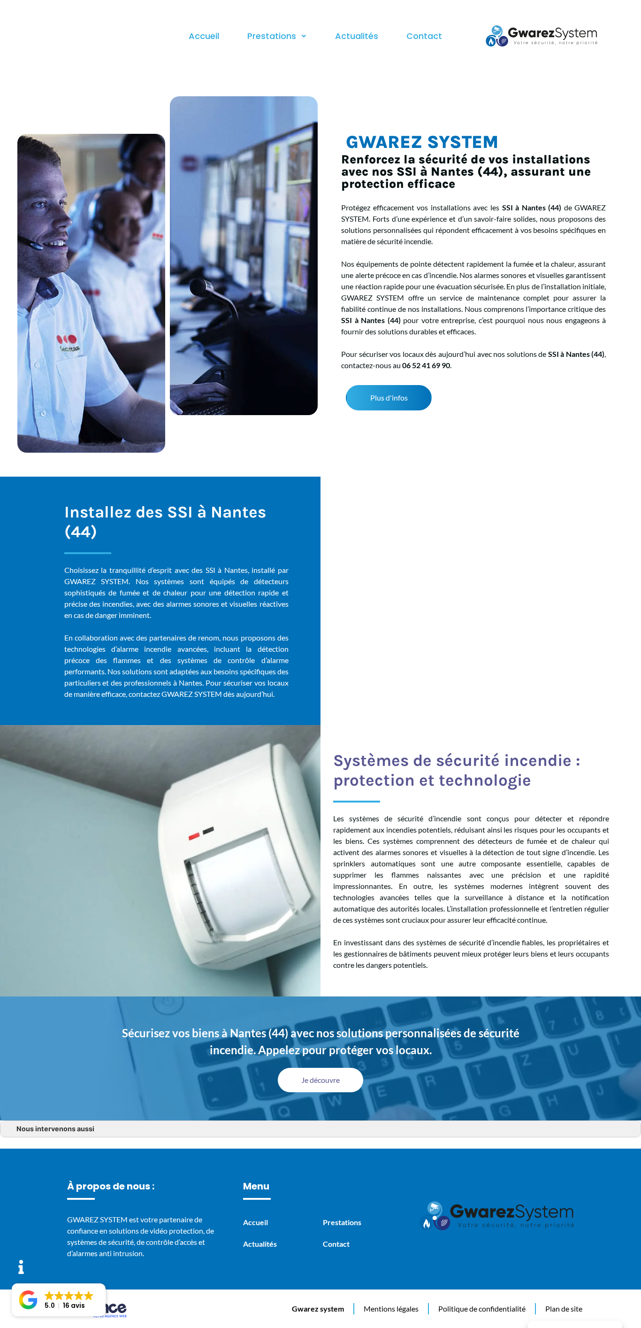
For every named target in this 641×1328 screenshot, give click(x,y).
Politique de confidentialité (482, 1308)
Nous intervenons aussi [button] (55, 1129)
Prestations (271, 36)
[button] (389, 397)
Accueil (204, 36)
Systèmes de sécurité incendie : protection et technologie (456, 770)
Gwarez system (318, 1308)
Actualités (356, 36)
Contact (424, 36)
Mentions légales (391, 1308)
